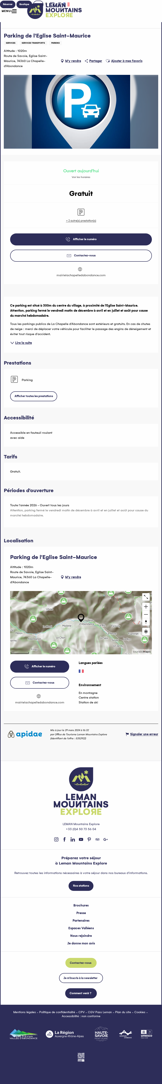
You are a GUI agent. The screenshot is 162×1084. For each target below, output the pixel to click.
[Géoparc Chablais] (125, 1034)
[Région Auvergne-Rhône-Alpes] (65, 1034)
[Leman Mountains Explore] (54, 11)
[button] (107, 61)
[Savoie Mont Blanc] (101, 1034)
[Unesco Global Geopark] (147, 1034)
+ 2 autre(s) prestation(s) (81, 220)
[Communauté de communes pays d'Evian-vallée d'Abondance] (23, 1034)
